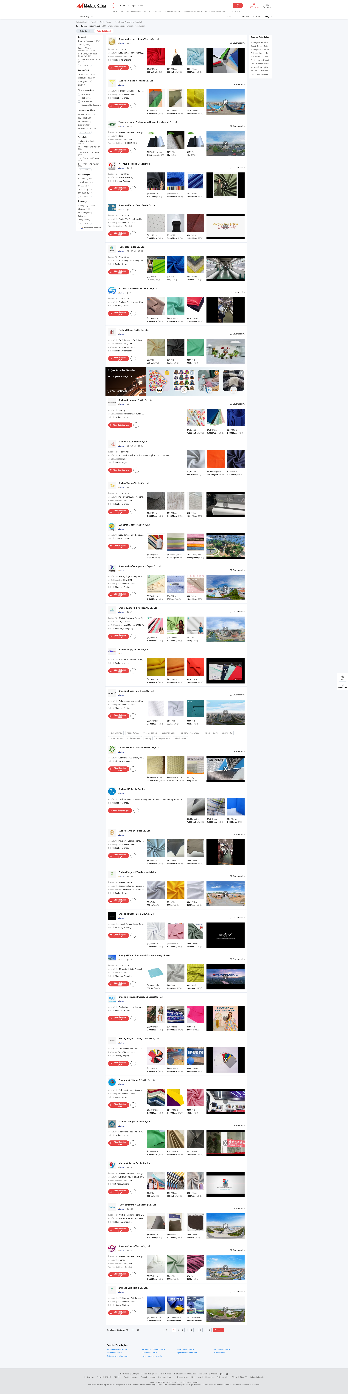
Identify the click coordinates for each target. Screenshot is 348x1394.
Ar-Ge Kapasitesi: (115, 56)
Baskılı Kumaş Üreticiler (261, 60)
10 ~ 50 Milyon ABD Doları (89, 147)
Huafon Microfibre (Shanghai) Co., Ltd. (137, 1204)
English (99, 1377)
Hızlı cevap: (113, 94)
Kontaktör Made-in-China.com (185, 1374)
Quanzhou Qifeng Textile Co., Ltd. (135, 524)
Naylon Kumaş (116, 733)
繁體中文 (117, 1377)
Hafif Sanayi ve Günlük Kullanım (87, 54)
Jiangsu (84, 219)
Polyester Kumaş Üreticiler (262, 53)
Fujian (83, 216)
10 (127, 1330)
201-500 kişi (85, 189)
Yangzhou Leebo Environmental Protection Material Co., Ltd (148, 122)
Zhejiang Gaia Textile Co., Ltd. (133, 1287)
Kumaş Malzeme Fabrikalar (152, 1356)
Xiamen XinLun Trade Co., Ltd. (133, 441)
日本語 (126, 1377)
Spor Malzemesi (150, 733)
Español (144, 1377)
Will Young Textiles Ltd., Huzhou (134, 163)
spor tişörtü (227, 733)
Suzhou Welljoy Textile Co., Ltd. (134, 649)
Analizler (214, 1374)
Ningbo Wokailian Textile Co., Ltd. (135, 1163)
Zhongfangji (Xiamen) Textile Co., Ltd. (137, 1080)
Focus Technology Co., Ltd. (173, 1382)
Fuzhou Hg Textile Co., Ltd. (132, 246)
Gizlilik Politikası (165, 1374)
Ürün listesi (85, 31)
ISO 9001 (84, 121)
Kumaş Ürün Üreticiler (260, 49)
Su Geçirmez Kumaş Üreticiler (263, 56)
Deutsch (153, 1377)
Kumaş (148, 738)
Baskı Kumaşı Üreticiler (185, 1349)
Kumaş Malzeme (163, 738)
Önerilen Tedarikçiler (260, 37)
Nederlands (209, 1377)
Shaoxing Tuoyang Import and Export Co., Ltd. (141, 996)
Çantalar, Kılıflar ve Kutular (89, 60)
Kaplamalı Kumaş (168, 733)
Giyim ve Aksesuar (89, 41)
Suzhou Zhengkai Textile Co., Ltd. (135, 1121)
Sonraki (217, 1330)
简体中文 (108, 1377)
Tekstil (84, 44)
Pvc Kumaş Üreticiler (149, 1352)
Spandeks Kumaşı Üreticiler (117, 1349)
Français (134, 1377)
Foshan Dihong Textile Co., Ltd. (134, 330)
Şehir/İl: (111, 60)
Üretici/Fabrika (87, 77)
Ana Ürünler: (113, 52)
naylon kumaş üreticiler (133, 11)
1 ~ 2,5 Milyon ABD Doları (89, 159)
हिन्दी (218, 1377)
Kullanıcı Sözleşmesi (149, 1374)
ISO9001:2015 (86, 114)
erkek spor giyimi (210, 733)
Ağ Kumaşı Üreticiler (259, 70)
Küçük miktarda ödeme (91, 105)
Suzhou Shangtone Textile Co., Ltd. (136, 400)
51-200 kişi (85, 185)
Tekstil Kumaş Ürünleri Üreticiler (153, 1349)
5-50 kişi (85, 178)
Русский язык (182, 1377)
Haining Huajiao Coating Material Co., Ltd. (139, 1038)
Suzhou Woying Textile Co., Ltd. (134, 483)
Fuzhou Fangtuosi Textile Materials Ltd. (138, 872)
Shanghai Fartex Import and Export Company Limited (144, 955)
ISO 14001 (85, 118)
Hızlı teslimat (86, 101)
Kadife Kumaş (133, 733)
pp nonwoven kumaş (190, 733)
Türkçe (234, 1377)
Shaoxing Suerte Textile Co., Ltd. (134, 1246)
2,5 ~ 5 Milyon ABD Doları (89, 153)
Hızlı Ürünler (203, 1374)
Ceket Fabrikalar (219, 1352)
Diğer (81, 85)
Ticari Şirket (86, 74)
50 (138, 1330)
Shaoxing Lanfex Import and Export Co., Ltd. (140, 566)
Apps (255, 16)
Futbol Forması (116, 738)
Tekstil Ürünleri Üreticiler (261, 46)
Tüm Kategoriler (86, 16)
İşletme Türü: (113, 49)
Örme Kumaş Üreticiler (260, 63)
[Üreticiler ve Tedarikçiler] (91, 5)
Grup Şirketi (85, 81)
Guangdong (86, 205)
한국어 (192, 1377)
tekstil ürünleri (180, 738)
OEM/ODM (86, 94)
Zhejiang (84, 209)
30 (132, 1330)
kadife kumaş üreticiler (152, 11)
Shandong (85, 212)
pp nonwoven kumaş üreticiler (216, 11)
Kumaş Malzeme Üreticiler (262, 42)
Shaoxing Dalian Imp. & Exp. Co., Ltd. (136, 690)
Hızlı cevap (86, 98)
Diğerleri (84, 125)
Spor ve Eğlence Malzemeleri (86, 49)
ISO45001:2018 (87, 128)
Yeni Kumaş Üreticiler (114, 1352)
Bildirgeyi (135, 1374)
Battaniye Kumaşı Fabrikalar (117, 1356)
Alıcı (229, 16)
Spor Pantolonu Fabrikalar (187, 1352)
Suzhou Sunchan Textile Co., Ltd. (134, 830)
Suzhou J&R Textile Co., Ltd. (132, 789)
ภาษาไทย (226, 1377)
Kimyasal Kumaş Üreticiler (262, 67)
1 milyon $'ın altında (86, 142)
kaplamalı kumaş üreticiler (193, 11)
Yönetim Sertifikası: (116, 143)
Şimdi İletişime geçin (120, 67)
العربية (200, 1377)
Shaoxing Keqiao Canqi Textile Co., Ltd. (138, 205)
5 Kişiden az (85, 182)
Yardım (243, 16)
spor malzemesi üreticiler (172, 11)
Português (162, 1377)
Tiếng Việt (244, 1377)
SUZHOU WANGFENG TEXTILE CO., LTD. (138, 288)
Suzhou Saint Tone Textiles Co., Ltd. (136, 80)
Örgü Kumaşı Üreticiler (260, 74)
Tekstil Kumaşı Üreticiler (221, 1349)
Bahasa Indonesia (257, 1377)
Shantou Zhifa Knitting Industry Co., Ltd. (138, 607)
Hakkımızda (124, 1374)
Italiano (171, 1377)
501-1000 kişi (85, 192)
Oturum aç (267, 7)
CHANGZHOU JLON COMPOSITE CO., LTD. (139, 747)
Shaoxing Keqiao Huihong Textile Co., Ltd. (139, 39)
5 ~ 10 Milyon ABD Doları (88, 165)
